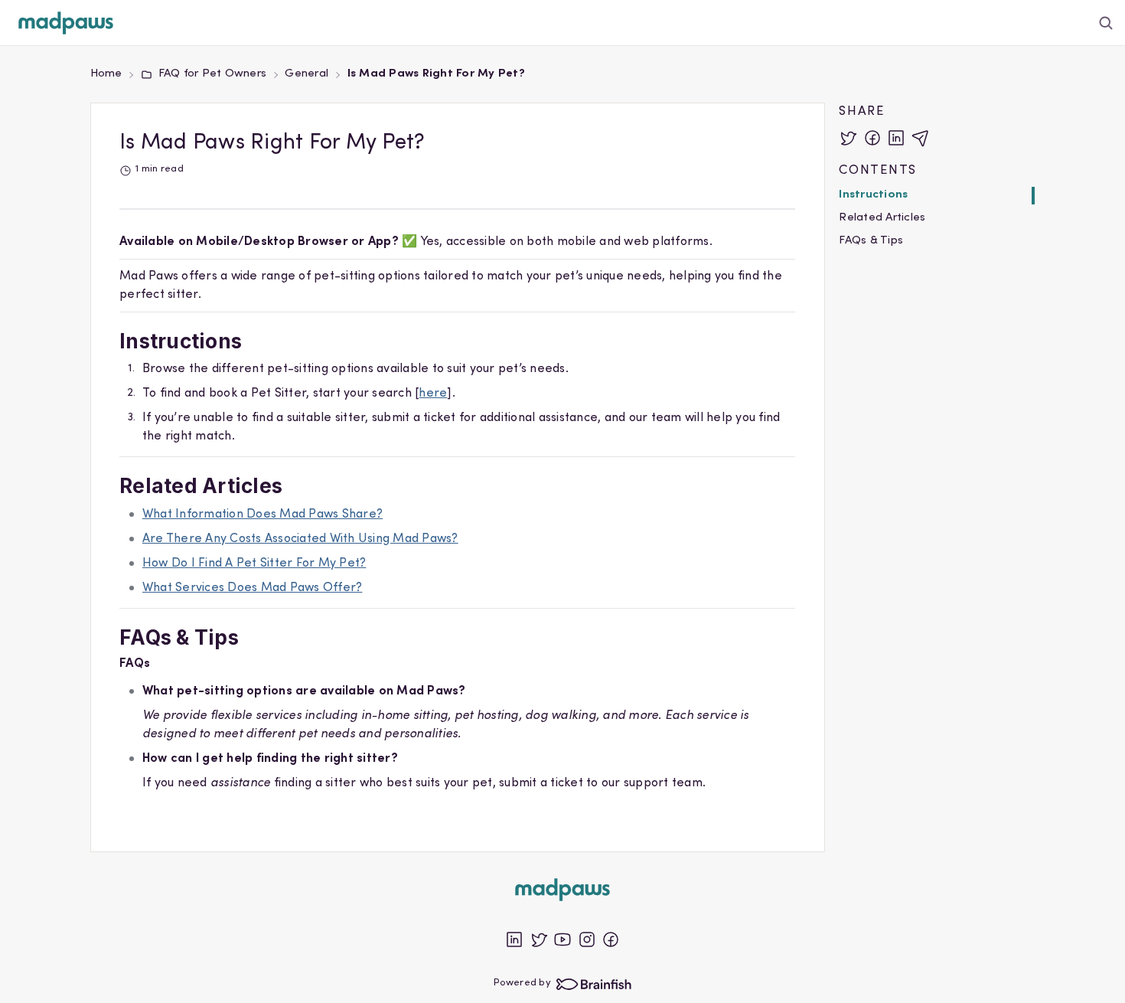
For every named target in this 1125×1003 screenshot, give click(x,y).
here (433, 393)
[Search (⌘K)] (1106, 22)
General (306, 74)
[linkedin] (896, 138)
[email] (920, 138)
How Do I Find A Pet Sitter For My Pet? (254, 563)
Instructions (873, 195)
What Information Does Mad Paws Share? (262, 514)
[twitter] (848, 138)
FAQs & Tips (871, 241)
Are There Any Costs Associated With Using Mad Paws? (300, 539)
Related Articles (882, 218)
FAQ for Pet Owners (212, 74)
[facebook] (872, 138)
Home (106, 74)
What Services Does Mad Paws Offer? (252, 588)
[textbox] (457, 526)
